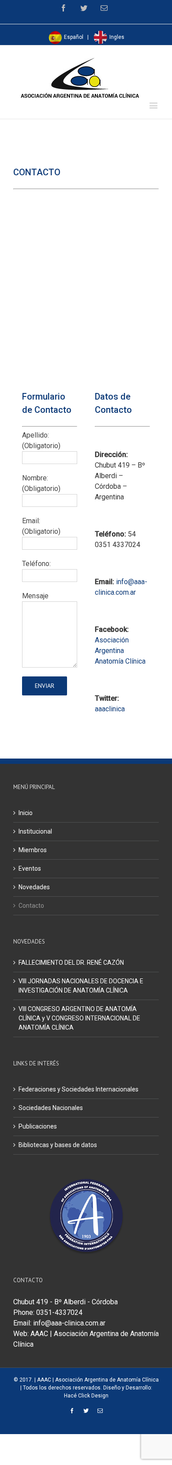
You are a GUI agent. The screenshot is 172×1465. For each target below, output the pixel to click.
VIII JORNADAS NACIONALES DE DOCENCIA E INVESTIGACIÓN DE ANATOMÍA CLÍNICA (81, 986)
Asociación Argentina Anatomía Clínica (120, 650)
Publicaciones (38, 1126)
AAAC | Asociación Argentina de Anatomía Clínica (98, 1380)
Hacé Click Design (86, 1396)
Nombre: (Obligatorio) (41, 483)
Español (73, 37)
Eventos (30, 868)
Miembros (33, 849)
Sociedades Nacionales (51, 1107)
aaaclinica (110, 709)
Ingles (116, 37)
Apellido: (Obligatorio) (41, 440)
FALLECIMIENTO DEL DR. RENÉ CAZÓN (71, 962)
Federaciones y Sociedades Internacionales (78, 1089)
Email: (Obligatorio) (41, 526)
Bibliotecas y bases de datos (58, 1144)
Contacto (31, 905)
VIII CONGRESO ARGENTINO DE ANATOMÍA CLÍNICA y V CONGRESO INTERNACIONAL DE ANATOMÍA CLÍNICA (79, 1018)
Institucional (35, 831)
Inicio (26, 812)
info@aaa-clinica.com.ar (69, 1323)
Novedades (34, 887)
